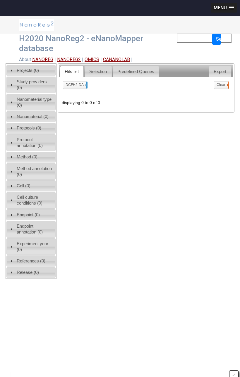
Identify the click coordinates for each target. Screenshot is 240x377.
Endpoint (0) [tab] (28, 214)
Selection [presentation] (98, 71)
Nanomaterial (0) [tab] (33, 116)
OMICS (92, 59)
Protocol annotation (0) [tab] (30, 142)
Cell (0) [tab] (23, 185)
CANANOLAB (116, 59)
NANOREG (42, 59)
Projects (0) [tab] (28, 70)
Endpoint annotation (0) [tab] (30, 229)
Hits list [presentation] (72, 71)
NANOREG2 (69, 59)
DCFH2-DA (76, 85)
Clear (222, 85)
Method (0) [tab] (27, 156)
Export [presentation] (220, 71)
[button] (224, 8)
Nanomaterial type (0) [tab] (34, 102)
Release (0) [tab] (28, 272)
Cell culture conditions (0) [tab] (29, 200)
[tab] (72, 71)
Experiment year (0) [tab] (32, 246)
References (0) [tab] (31, 260)
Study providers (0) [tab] (32, 84)
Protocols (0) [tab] (29, 127)
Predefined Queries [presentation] (135, 71)
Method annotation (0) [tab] (34, 171)
